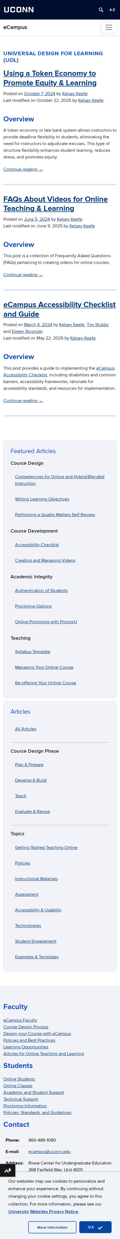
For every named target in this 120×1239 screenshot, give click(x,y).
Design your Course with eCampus (37, 1033)
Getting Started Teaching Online (46, 847)
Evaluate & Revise (32, 811)
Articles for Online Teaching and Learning (43, 1054)
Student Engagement (35, 941)
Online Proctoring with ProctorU (46, 622)
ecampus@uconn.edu (49, 1151)
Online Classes (17, 1086)
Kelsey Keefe (75, 94)
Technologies (28, 925)
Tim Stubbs (98, 325)
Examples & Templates (37, 957)
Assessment (27, 894)
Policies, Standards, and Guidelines (37, 1112)
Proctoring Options (33, 606)
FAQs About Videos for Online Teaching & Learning (55, 204)
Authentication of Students (41, 590)
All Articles (25, 729)
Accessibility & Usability (38, 910)
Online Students (19, 1079)
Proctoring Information (25, 1106)
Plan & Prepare (29, 765)
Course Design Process (25, 1027)
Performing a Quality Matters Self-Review (55, 515)
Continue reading (23, 169)
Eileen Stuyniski (27, 331)
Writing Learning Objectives (42, 499)
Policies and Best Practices (29, 1040)
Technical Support (20, 1099)
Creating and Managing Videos (45, 560)
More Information (52, 1227)
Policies (22, 863)
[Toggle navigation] (109, 27)
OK (92, 1227)
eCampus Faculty (20, 1020)
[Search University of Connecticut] (101, 9)
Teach (21, 796)
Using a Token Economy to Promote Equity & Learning (50, 78)
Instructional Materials (36, 879)
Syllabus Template (32, 652)
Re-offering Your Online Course (45, 683)
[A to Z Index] (112, 9)
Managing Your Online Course (44, 667)
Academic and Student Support (33, 1092)
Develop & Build (31, 780)
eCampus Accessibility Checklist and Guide (59, 309)
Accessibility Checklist (37, 545)
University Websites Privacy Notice (43, 1211)
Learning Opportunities (25, 1047)
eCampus (15, 27)
